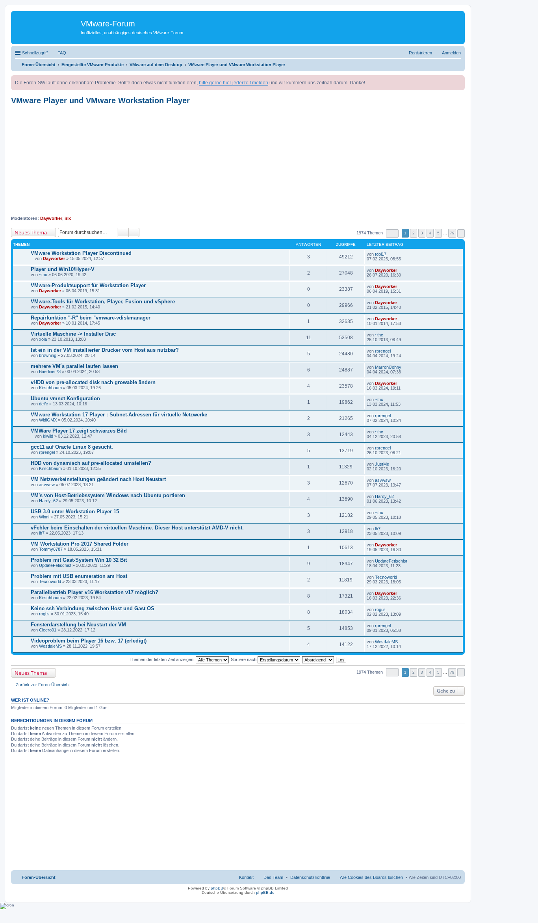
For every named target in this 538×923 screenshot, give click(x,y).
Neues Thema (31, 232)
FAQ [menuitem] (62, 52)
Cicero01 (47, 630)
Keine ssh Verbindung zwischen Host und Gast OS (92, 608)
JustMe (382, 464)
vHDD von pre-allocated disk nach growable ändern (93, 382)
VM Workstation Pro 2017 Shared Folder (79, 544)
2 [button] (413, 233)
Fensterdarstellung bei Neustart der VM (78, 625)
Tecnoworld (50, 581)
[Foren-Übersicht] (47, 25)
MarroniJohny (388, 367)
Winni (44, 516)
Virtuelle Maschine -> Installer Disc (73, 334)
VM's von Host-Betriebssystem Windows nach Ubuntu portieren (108, 495)
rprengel (383, 351)
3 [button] (422, 233)
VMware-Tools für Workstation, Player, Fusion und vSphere (103, 302)
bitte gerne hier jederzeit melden (233, 82)
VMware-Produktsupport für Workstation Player (88, 285)
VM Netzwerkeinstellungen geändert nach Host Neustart (98, 479)
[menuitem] (310, 877)
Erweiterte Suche (134, 232)
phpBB (217, 888)
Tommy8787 (51, 549)
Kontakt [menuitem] (246, 877)
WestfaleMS (50, 646)
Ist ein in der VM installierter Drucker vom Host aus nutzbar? (105, 350)
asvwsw (47, 484)
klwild (48, 436)
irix (68, 218)
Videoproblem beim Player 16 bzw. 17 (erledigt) (89, 641)
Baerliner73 (50, 371)
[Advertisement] (238, 160)
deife (43, 403)
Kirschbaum (50, 387)
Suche (123, 232)
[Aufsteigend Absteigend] (318, 659)
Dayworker (51, 218)
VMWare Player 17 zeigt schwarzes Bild (79, 431)
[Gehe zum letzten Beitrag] (390, 254)
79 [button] (452, 233)
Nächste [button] (461, 233)
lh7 (42, 533)
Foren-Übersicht (39, 877)
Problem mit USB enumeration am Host (79, 576)
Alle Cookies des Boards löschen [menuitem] (371, 877)
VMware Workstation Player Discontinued (81, 253)
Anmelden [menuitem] (451, 52)
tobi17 (380, 254)
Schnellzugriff (35, 52)
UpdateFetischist (55, 565)
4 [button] (430, 233)
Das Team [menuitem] (273, 877)
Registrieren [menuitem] (420, 52)
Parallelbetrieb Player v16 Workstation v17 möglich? (94, 592)
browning (47, 355)
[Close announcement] (458, 81)
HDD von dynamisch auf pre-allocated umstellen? (91, 463)
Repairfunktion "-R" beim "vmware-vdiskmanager (90, 318)
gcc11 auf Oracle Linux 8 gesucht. (72, 447)
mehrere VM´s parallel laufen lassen (74, 366)
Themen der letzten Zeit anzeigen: (163, 659)
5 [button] (438, 233)
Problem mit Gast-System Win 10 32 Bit (79, 560)
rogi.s (44, 613)
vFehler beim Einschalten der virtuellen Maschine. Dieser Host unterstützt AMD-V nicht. (137, 528)
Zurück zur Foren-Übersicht (43, 684)
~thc (43, 274)
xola (43, 339)
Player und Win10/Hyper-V (63, 269)
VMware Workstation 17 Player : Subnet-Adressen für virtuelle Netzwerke (119, 415)
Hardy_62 (48, 500)
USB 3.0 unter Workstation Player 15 (75, 511)
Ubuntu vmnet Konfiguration (65, 398)
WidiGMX (48, 420)
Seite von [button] (392, 233)
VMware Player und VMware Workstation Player (100, 100)
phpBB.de (265, 892)
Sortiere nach (244, 659)
